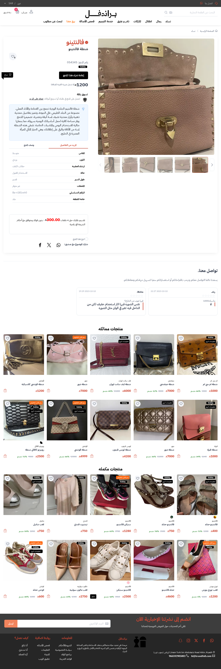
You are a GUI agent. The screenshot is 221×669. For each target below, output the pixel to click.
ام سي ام (214, 381)
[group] (156, 165)
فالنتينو (215, 521)
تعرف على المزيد (36, 98)
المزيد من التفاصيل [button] (68, 145)
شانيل (42, 521)
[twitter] (196, 640)
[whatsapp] (212, 640)
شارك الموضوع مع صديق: (76, 244)
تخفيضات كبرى (210, 341)
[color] (41, 443)
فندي (85, 521)
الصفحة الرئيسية (207, 31)
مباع (93, 596)
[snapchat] (180, 640)
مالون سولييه (82, 586)
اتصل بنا (209, 3)
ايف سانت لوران (125, 381)
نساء (193, 31)
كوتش (41, 586)
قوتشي (41, 381)
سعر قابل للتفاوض (79, 337)
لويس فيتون (126, 446)
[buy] (178, 392)
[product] (197, 354)
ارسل (10, 623)
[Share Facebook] (40, 245)
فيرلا (216, 446)
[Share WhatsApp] (201, 3)
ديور (85, 381)
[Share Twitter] (49, 245)
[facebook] (204, 640)
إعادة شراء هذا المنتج (73, 75)
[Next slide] (212, 165)
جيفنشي (171, 381)
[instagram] (188, 640)
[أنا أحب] (181, 338)
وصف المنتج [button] (29, 145)
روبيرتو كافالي (39, 446)
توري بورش (213, 586)
